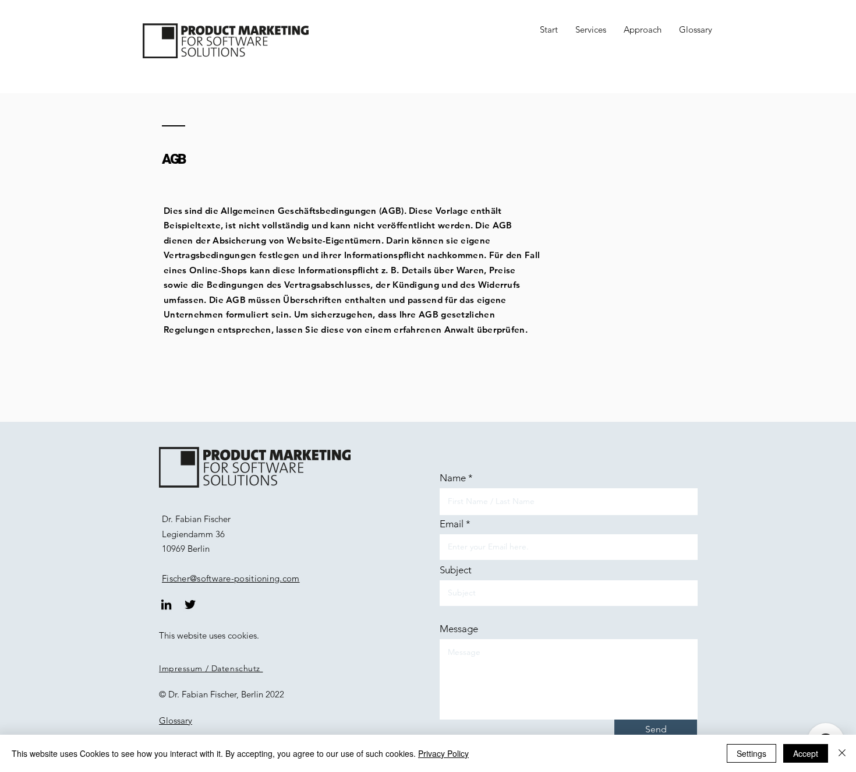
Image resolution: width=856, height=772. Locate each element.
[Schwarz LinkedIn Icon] (166, 604)
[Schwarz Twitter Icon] (190, 604)
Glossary (175, 720)
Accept (805, 753)
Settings (751, 753)
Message (459, 629)
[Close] (842, 753)
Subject (456, 570)
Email (452, 524)
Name (453, 478)
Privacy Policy (443, 753)
